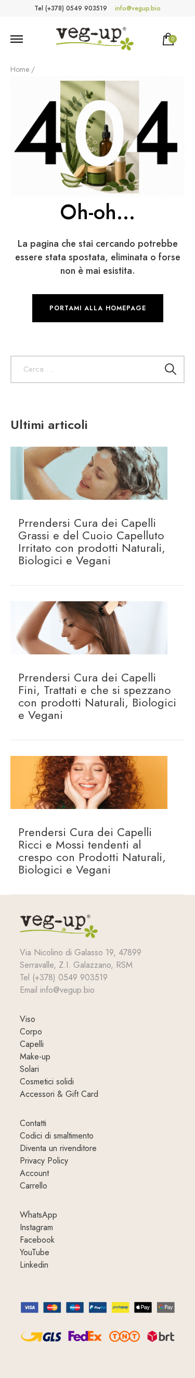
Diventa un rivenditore (58, 1148)
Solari (29, 1069)
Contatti (33, 1123)
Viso (27, 1019)
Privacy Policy (44, 1161)
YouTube (34, 1252)
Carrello (33, 1186)
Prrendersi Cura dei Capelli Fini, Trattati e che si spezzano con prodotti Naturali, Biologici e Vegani (97, 696)
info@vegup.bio (138, 8)
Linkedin (34, 1265)
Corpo (31, 1032)
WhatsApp (38, 1215)
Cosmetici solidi (47, 1082)
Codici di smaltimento (57, 1136)
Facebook (37, 1240)
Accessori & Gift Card (59, 1094)
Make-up (35, 1057)
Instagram (36, 1227)
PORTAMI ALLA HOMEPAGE (97, 308)
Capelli (32, 1044)
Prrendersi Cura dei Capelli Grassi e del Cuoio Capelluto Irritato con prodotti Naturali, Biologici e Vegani (91, 541)
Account (34, 1173)
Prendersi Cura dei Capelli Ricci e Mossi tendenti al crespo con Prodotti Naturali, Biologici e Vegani (92, 851)
